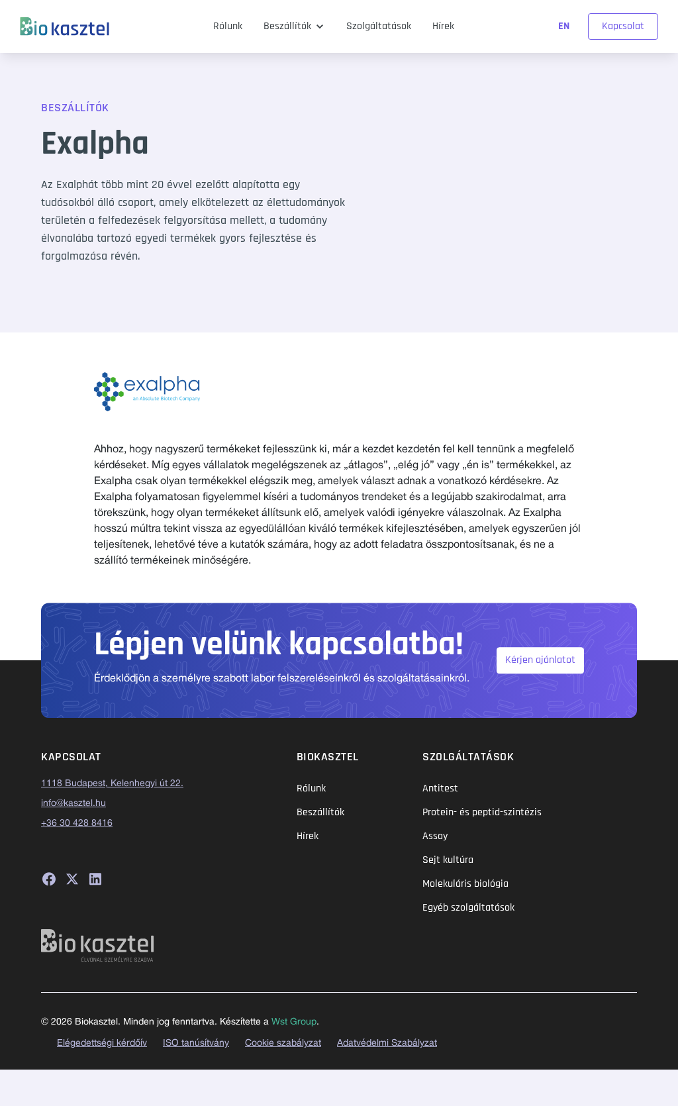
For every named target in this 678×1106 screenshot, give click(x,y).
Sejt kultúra (447, 860)
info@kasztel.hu (73, 803)
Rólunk (227, 26)
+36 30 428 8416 (77, 823)
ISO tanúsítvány (196, 1043)
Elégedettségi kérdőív (102, 1043)
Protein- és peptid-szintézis (482, 812)
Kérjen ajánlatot (540, 660)
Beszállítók (287, 26)
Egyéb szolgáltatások (468, 908)
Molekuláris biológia (465, 884)
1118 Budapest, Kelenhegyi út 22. (112, 783)
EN (565, 26)
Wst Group (293, 1022)
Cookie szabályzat (283, 1043)
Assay (435, 836)
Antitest (440, 788)
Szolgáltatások (378, 26)
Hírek (443, 26)
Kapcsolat (623, 26)
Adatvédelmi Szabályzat (387, 1043)
